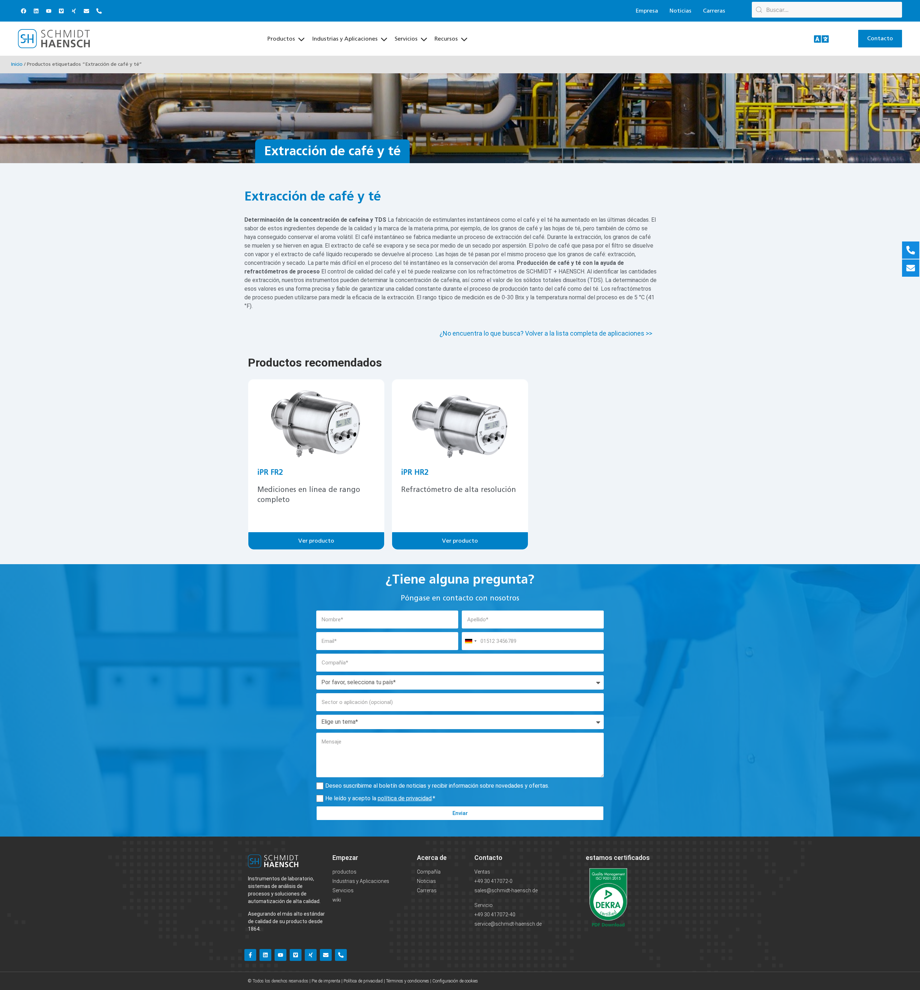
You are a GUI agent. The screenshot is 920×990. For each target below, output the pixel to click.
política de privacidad (405, 798)
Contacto (488, 857)
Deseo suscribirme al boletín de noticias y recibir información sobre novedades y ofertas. (437, 785)
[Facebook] (23, 10)
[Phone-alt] (98, 10)
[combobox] (470, 641)
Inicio (17, 64)
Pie (314, 981)
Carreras (714, 11)
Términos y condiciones (407, 981)
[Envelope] (86, 10)
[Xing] (73, 10)
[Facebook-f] (250, 955)
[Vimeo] (61, 10)
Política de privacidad (363, 981)
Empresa (647, 11)
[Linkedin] (36, 10)
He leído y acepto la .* (380, 798)
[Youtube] (48, 10)
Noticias (680, 11)
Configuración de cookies (455, 981)
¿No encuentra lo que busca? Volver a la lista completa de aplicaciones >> (546, 333)
